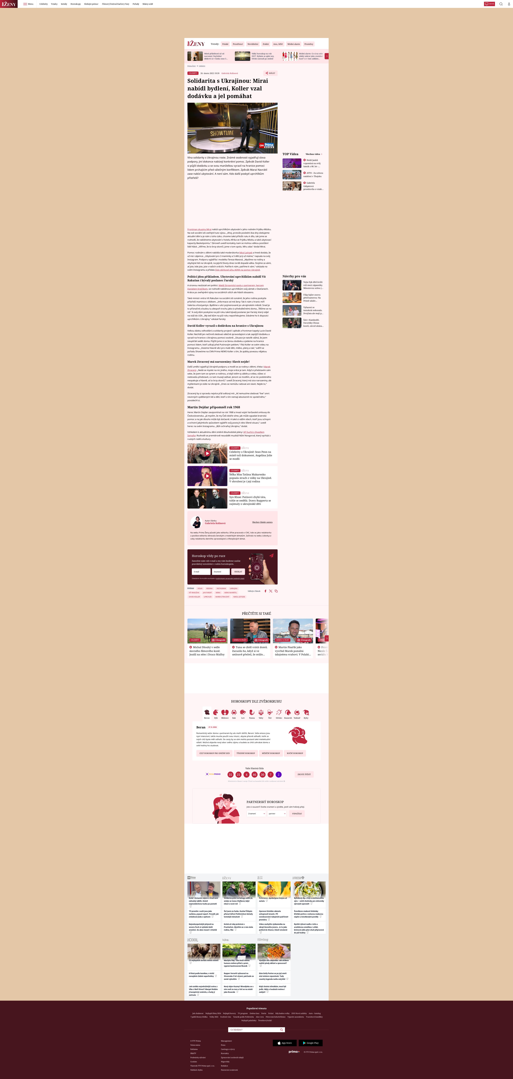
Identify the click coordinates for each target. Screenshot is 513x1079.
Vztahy (54, 4)
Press (223, 1045)
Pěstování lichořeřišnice (275, 1017)
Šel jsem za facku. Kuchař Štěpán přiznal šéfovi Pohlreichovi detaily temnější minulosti (238, 914)
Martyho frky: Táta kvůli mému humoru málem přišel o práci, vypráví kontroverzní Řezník (237, 963)
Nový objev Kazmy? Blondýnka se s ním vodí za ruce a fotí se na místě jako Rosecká (238, 989)
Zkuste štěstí (304, 774)
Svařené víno (225, 1017)
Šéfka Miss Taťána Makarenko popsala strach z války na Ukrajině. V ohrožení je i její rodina (250, 478)
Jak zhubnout (197, 1013)
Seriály (64, 4)
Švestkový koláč (265, 1020)
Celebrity (43, 4)
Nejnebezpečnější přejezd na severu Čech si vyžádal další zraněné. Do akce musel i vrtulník (203, 927)
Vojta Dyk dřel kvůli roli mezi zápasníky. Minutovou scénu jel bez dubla (313, 285)
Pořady (136, 4)
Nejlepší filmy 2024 (213, 1013)
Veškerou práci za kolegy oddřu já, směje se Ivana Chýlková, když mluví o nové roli (238, 901)
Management (226, 1041)
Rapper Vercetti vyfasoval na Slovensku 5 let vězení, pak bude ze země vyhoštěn (239, 976)
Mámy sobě (148, 4)
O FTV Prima (195, 1041)
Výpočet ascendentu (295, 1017)
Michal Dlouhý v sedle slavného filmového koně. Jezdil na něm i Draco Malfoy (207, 650)
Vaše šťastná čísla (254, 768)
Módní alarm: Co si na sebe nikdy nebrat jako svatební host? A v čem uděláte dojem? (311, 57)
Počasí (270, 1013)
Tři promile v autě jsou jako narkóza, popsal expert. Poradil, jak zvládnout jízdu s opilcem (204, 914)
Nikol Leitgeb (245, 252)
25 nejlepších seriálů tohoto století (203, 960)
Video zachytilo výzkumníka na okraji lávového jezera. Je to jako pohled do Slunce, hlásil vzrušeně (273, 927)
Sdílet (272, 74)
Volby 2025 (213, 1017)
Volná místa (195, 1045)
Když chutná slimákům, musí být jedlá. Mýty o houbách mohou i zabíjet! (272, 989)
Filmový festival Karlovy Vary (115, 4)
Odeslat (238, 571)
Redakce (224, 1066)
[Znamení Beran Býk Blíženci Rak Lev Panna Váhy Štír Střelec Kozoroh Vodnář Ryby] (221, 571)
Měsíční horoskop (271, 753)
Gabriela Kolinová (229, 73)
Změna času (254, 1013)
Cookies (193, 1061)
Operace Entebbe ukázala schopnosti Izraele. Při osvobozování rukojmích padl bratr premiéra (273, 915)
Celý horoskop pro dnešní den (214, 753)
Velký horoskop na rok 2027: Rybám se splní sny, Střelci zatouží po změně (263, 56)
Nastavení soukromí (229, 1070)
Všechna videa (313, 154)
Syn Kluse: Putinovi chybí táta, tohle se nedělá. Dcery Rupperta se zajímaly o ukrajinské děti (250, 500)
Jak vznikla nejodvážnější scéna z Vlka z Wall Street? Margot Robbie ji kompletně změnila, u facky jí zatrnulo (203, 990)
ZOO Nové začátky (299, 1013)
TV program (243, 1013)
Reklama (194, 1049)
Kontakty (225, 1053)
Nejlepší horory (229, 1013)
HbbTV (193, 1053)
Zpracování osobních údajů (232, 1057)
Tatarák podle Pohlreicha (243, 1017)
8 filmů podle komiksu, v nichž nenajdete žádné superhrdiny (201, 974)
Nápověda (225, 1061)
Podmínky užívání (198, 1057)
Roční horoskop (295, 753)
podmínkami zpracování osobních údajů (230, 578)
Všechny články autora (262, 522)
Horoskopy (76, 4)
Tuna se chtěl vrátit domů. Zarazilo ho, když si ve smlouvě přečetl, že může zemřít (250, 652)
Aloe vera (260, 1017)
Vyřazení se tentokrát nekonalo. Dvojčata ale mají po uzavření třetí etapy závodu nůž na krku (313, 310)
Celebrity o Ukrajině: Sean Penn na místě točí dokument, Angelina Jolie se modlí (250, 455)
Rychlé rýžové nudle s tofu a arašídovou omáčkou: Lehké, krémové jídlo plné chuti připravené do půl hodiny (309, 928)
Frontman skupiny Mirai (199, 229)
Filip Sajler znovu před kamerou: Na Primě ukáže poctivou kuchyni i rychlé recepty (312, 297)
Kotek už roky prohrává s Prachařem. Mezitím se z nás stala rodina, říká (238, 927)
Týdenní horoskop (246, 753)
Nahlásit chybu (196, 1070)
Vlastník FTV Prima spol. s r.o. (202, 1066)
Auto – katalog (315, 1013)
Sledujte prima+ (91, 4)
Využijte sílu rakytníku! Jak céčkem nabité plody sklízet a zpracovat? (274, 961)
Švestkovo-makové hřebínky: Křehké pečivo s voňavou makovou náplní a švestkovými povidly (308, 914)
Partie (263, 1013)
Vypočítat (297, 813)
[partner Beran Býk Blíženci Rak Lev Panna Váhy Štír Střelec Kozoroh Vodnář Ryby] (277, 813)
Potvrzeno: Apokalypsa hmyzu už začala (273, 899)
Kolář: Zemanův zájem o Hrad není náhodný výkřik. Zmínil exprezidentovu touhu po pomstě (203, 901)
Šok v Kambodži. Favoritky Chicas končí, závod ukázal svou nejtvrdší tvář (312, 323)
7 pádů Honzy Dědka (199, 1017)
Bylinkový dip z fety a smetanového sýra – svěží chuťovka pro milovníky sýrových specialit (309, 901)
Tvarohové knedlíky (314, 1017)
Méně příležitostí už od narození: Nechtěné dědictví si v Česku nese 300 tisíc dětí (216, 57)
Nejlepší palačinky (248, 1020)
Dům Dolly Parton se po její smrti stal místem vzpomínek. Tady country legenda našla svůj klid (273, 976)
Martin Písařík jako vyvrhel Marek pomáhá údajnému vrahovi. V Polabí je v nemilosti (292, 652)
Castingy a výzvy (228, 1049)
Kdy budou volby (282, 1013)
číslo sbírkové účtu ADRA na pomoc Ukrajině (237, 269)
